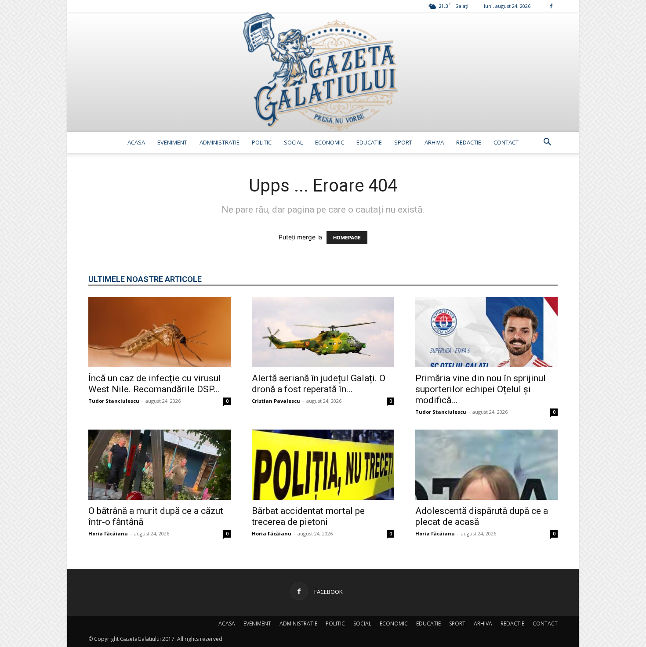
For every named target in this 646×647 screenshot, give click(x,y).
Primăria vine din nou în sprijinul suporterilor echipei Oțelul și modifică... (480, 389)
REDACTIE (468, 142)
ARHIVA (434, 142)
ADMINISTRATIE (220, 142)
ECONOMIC (329, 142)
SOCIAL (293, 142)
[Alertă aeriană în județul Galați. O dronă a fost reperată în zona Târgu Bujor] (323, 332)
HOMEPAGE (347, 238)
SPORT (403, 142)
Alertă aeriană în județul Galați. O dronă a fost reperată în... (318, 383)
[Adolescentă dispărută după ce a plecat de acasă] (486, 465)
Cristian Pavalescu (276, 401)
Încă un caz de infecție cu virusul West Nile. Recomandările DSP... (154, 383)
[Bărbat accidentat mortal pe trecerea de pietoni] (323, 465)
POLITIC (262, 142)
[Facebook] (551, 6)
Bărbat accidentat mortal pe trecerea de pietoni (308, 516)
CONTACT (506, 142)
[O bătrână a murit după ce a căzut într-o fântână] (159, 465)
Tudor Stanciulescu (113, 401)
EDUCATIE (369, 142)
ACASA (136, 142)
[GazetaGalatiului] (323, 72)
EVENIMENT (172, 142)
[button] (547, 143)
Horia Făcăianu (108, 533)
